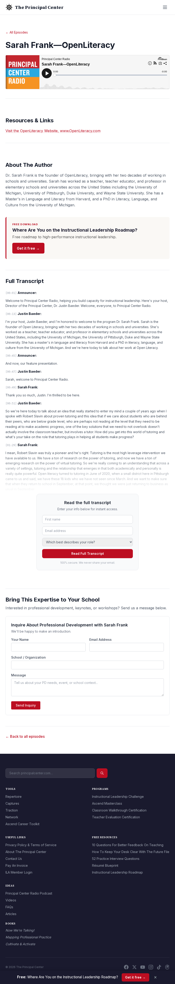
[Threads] (167, 967)
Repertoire (13, 796)
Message (18, 675)
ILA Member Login (18, 872)
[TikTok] (159, 967)
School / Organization (28, 657)
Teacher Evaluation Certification (116, 817)
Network (11, 817)
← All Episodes (16, 32)
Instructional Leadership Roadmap (117, 872)
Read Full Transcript (87, 553)
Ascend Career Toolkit (22, 824)
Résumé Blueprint (105, 865)
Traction (11, 810)
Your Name (20, 639)
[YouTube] (142, 967)
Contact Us (13, 859)
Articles (10, 914)
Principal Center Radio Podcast (28, 893)
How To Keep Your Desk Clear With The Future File (130, 852)
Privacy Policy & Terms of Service (31, 845)
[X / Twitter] (134, 967)
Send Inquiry (26, 705)
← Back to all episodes (25, 736)
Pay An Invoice (16, 865)
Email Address (100, 639)
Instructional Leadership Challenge (118, 796)
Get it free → (28, 248)
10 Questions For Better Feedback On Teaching (127, 845)
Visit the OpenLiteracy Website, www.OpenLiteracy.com (52, 130)
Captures (12, 803)
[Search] (102, 773)
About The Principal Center (25, 852)
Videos (10, 900)
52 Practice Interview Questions (115, 859)
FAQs (9, 907)
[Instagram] (151, 967)
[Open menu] (165, 7)
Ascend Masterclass (107, 803)
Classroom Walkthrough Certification (119, 810)
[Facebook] (126, 967)
